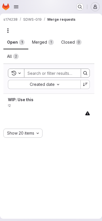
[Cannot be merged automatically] (87, 113)
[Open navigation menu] (16, 6)
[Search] (85, 73)
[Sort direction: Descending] (85, 84)
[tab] (15, 42)
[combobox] (44, 84)
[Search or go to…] (79, 6)
